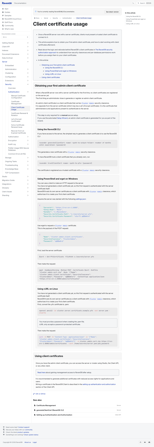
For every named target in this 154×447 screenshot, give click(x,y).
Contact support (23, 427)
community (28, 430)
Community (9, 26)
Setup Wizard (62, 118)
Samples (16, 15)
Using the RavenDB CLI (54, 68)
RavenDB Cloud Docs (16, 19)
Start (6, 9)
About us (28, 442)
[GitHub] (140, 442)
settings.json (81, 199)
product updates (23, 432)
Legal (35, 442)
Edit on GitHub (40, 394)
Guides (16, 12)
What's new (9, 29)
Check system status (31, 435)
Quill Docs (16, 22)
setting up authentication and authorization (99, 384)
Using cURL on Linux (53, 74)
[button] (15, 43)
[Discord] (149, 442)
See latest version (112, 12)
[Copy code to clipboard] (114, 142)
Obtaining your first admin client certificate (58, 65)
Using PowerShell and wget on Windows (60, 71)
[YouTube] (145, 442)
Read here (41, 372)
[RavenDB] (7, 3)
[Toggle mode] (133, 3)
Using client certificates (51, 77)
